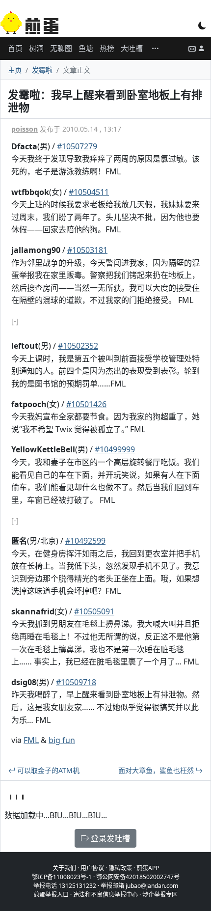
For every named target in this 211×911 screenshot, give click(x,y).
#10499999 (115, 449)
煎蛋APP (147, 868)
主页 (15, 70)
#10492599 (85, 540)
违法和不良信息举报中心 (105, 894)
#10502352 (78, 345)
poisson (24, 129)
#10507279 (77, 146)
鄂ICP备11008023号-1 (62, 877)
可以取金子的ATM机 (47, 770)
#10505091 (94, 611)
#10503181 (87, 250)
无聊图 (61, 48)
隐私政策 (120, 868)
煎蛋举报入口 (51, 894)
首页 (15, 48)
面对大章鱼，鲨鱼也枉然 (157, 770)
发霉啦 (42, 70)
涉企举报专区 (160, 894)
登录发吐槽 (109, 838)
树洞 (36, 48)
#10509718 (76, 682)
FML (31, 740)
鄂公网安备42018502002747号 (138, 877)
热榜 (107, 48)
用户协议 (92, 868)
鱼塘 (86, 48)
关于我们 (64, 868)
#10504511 (89, 192)
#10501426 (86, 404)
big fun (62, 740)
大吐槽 (132, 48)
